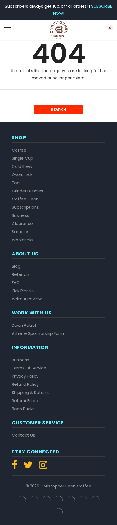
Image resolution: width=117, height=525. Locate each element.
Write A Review (27, 299)
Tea (16, 183)
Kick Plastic (23, 291)
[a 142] (59, 30)
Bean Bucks (23, 409)
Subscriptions (25, 207)
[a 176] (41, 467)
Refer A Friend (25, 400)
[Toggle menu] (7, 30)
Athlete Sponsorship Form (38, 333)
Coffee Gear (25, 199)
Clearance (22, 223)
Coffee (19, 150)
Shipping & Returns (31, 392)
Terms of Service (29, 368)
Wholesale (22, 240)
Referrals (21, 274)
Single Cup (22, 158)
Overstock (22, 174)
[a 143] (88, 30)
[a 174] (16, 467)
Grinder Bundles (27, 191)
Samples (20, 231)
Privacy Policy (25, 376)
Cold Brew (22, 166)
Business (20, 215)
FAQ (16, 282)
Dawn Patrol (24, 325)
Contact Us (23, 435)
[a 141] (29, 30)
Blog (16, 266)
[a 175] (28, 467)
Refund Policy (25, 384)
